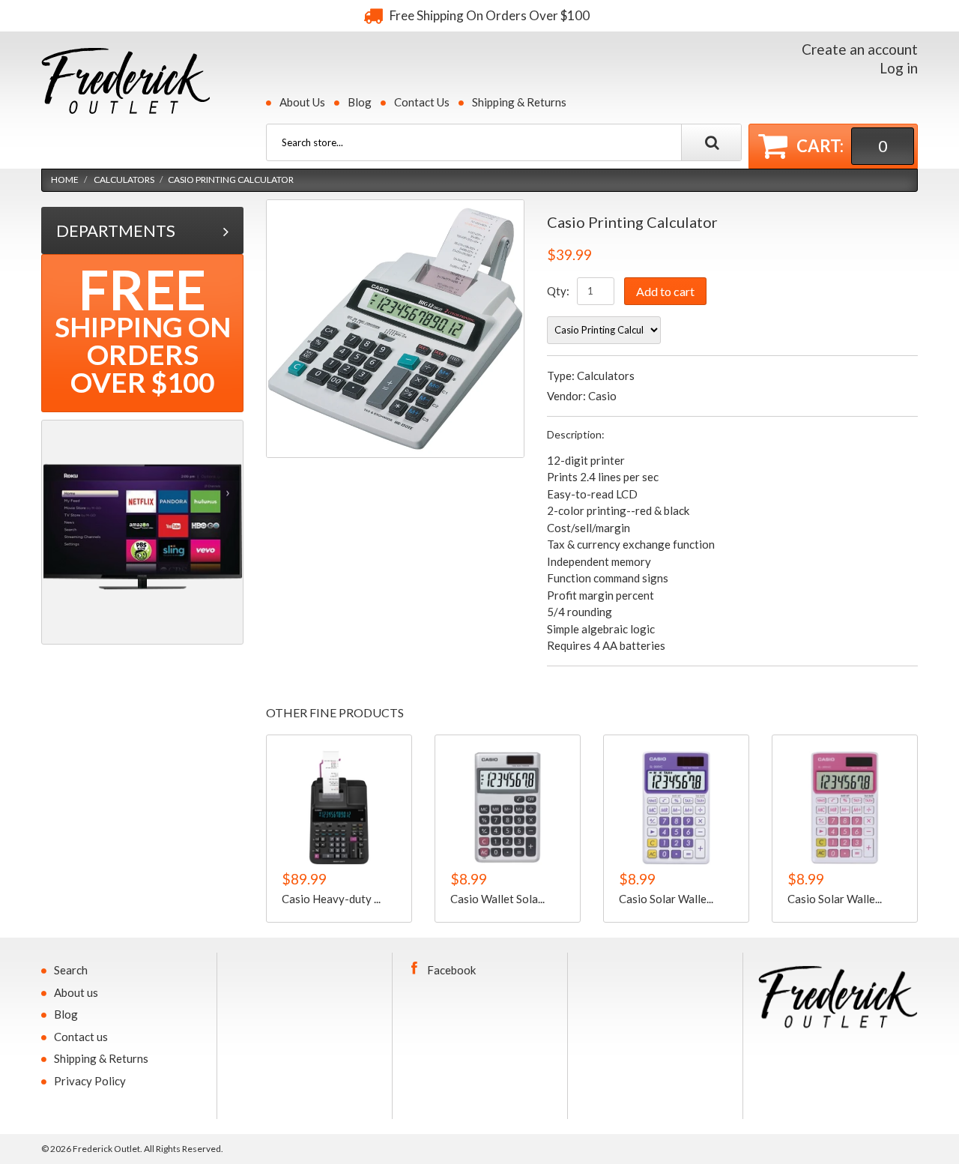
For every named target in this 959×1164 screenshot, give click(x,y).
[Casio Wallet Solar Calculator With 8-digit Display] (507, 807)
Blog (360, 102)
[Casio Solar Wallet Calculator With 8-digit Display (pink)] (844, 807)
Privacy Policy (90, 1081)
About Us (302, 102)
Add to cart (665, 291)
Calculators (124, 179)
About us (76, 992)
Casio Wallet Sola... (497, 898)
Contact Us (422, 102)
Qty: (558, 291)
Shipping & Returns (519, 102)
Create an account (860, 49)
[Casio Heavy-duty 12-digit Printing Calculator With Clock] (339, 807)
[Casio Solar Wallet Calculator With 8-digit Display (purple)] (676, 807)
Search (71, 970)
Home (65, 179)
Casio (602, 395)
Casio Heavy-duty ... (331, 898)
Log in (899, 67)
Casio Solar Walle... (666, 898)
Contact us (81, 1036)
